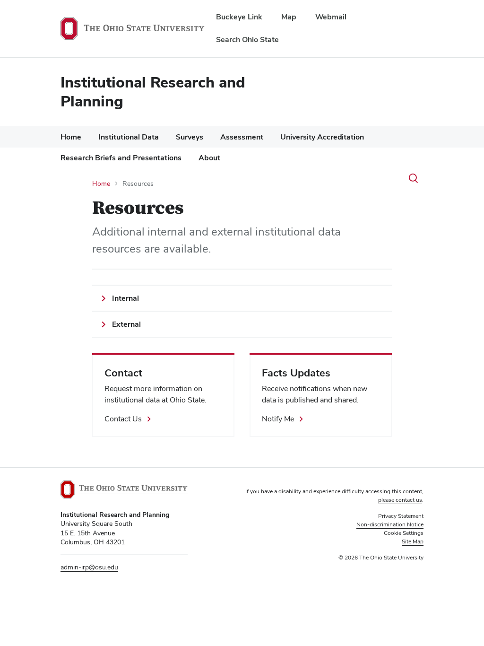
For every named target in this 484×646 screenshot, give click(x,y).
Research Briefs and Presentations (121, 158)
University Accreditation (322, 137)
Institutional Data (128, 137)
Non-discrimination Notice (390, 524)
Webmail (330, 17)
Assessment (241, 137)
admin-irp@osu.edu (89, 567)
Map (288, 17)
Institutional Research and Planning (152, 91)
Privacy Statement (401, 516)
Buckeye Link (239, 17)
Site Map (413, 541)
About (209, 158)
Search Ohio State (247, 39)
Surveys (189, 137)
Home (70, 137)
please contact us (400, 500)
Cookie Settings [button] (404, 533)
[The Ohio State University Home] (124, 489)
